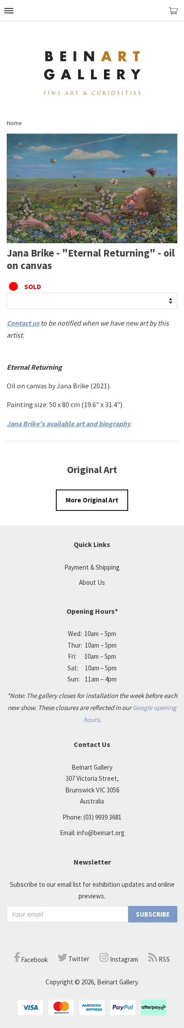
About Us (92, 582)
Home (14, 123)
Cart (176, 14)
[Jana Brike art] (92, 240)
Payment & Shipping (92, 567)
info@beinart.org (101, 832)
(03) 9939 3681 (102, 817)
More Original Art (92, 500)
